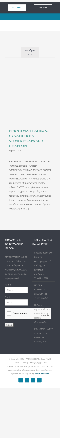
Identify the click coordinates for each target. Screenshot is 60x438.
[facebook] (23, 17)
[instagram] (32, 17)
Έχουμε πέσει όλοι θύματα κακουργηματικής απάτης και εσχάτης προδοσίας (43, 263)
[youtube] (37, 17)
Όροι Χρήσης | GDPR (37, 362)
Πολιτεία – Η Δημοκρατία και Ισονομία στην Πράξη (42, 311)
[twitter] (27, 17)
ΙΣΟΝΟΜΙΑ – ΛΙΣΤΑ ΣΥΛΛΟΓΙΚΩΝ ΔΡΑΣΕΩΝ (43, 333)
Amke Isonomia (42, 373)
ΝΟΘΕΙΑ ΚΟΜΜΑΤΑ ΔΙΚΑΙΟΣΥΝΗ (40, 289)
